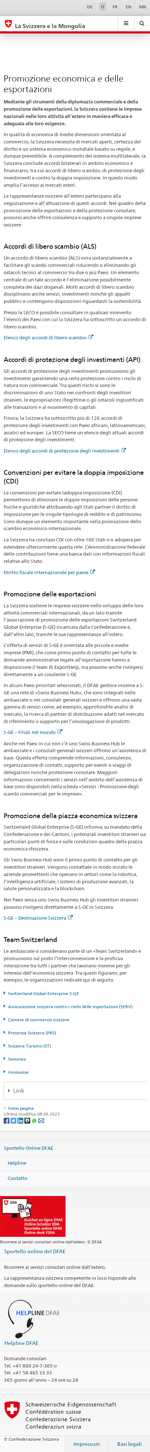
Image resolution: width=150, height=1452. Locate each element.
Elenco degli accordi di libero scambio (45, 337)
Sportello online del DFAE (35, 1251)
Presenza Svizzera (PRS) (32, 1032)
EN (128, 6)
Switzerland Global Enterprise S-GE (43, 993)
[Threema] (27, 1120)
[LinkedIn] (20, 1120)
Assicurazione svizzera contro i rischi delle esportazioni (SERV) (70, 1006)
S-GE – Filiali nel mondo (30, 732)
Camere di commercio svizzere (39, 1019)
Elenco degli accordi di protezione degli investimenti (61, 451)
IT (103, 6)
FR (115, 6)
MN (142, 6)
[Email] (41, 1120)
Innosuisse (18, 1072)
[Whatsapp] (34, 1120)
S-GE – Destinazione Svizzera (35, 918)
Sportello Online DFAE (28, 1148)
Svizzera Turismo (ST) (29, 1046)
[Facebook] (7, 1120)
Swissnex (17, 1059)
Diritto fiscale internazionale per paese (46, 572)
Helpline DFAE (21, 1343)
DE (90, 6)
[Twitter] (14, 1120)
